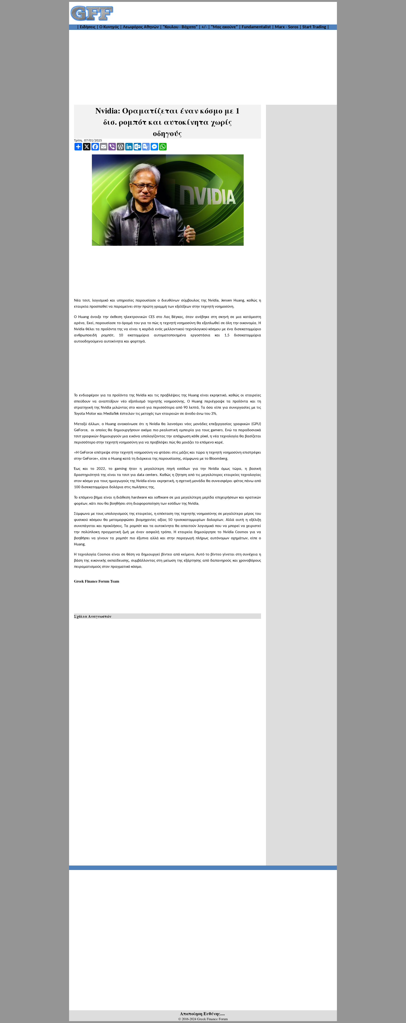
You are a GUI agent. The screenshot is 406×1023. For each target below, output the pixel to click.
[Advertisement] (225, 13)
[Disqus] (167, 682)
